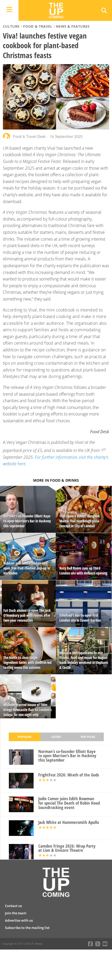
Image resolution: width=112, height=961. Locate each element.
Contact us (13, 905)
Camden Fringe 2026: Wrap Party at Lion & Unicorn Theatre (67, 848)
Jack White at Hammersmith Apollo (68, 822)
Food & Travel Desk (29, 136)
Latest (56, 737)
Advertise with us (19, 920)
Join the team (15, 913)
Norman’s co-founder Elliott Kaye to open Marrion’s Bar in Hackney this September (67, 755)
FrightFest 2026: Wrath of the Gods (68, 775)
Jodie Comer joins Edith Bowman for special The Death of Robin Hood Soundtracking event (69, 803)
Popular (24, 737)
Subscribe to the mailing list (27, 927)
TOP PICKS (87, 737)
